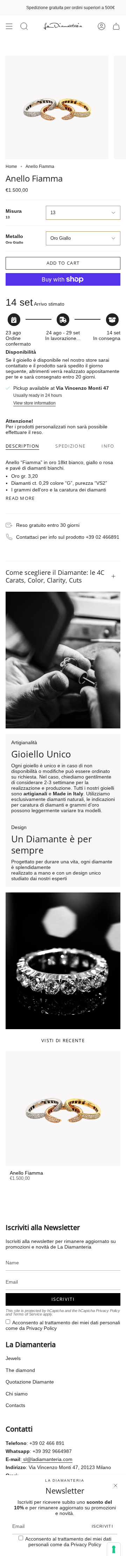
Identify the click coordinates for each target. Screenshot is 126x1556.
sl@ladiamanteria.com (47, 1459)
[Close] (115, 1485)
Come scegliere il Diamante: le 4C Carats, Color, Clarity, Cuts (55, 576)
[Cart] (116, 26)
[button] (24, 26)
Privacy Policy (108, 1311)
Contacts (15, 1405)
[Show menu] (9, 26)
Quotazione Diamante (30, 1382)
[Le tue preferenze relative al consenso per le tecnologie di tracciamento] (113, 1549)
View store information (34, 403)
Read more (20, 498)
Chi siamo (17, 1394)
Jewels (13, 1358)
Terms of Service (27, 1314)
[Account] (101, 26)
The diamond (20, 1370)
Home (11, 166)
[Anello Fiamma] (63, 1108)
